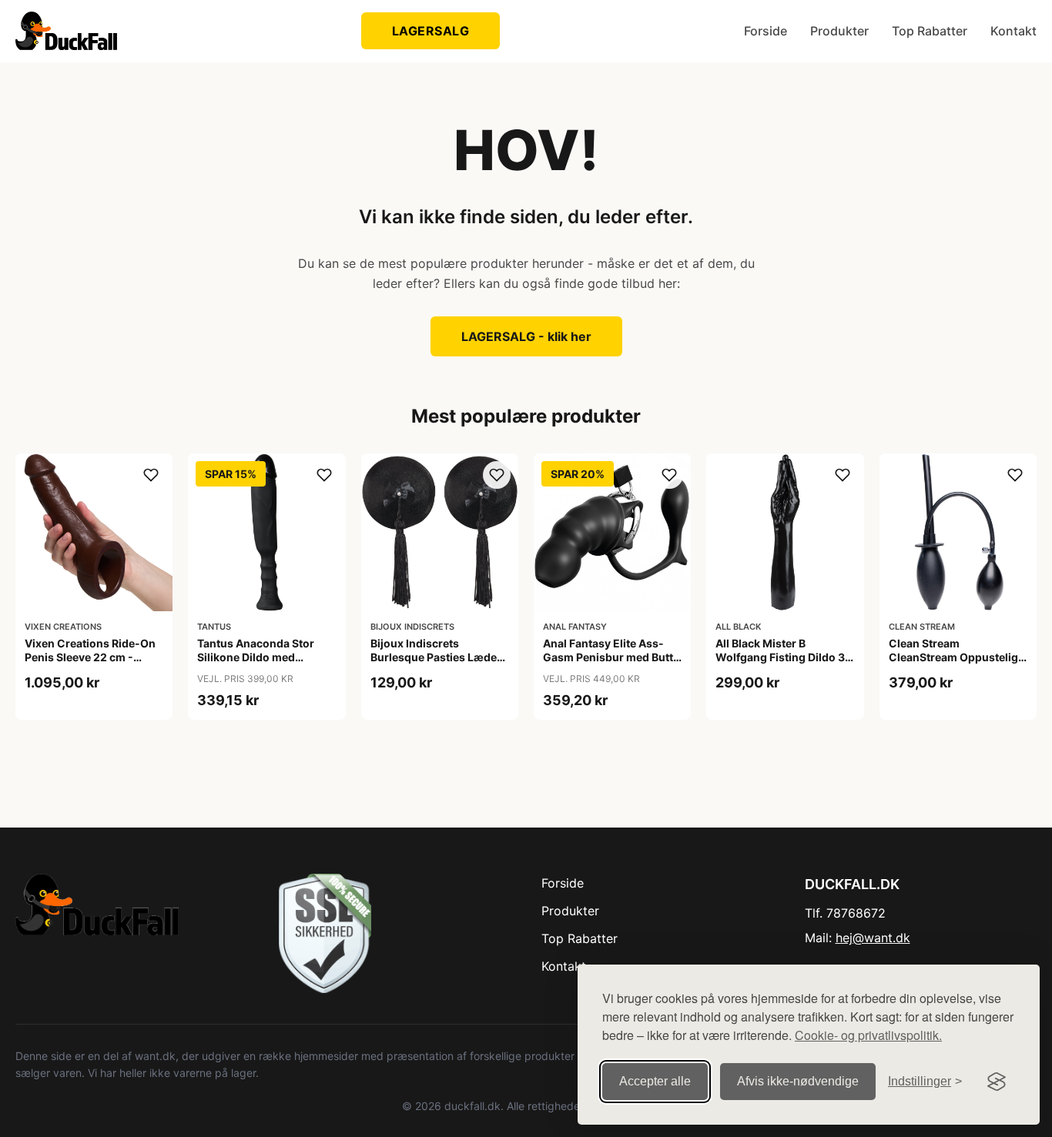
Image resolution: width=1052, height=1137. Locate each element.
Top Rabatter (929, 30)
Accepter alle (655, 1081)
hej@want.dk (873, 937)
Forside (765, 30)
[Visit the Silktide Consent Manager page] (996, 1081)
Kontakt (1013, 30)
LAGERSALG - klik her (526, 336)
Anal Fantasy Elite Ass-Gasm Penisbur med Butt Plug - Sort (608, 657)
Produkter (839, 30)
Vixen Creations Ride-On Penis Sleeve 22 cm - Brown (90, 657)
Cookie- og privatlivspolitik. (868, 1035)
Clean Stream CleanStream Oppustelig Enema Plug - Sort (953, 657)
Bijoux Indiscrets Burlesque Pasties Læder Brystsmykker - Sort (435, 657)
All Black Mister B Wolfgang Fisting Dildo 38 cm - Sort (783, 657)
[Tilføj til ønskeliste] (151, 475)
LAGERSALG (431, 30)
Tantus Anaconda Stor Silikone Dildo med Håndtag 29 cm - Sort (255, 657)
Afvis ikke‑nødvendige (798, 1081)
